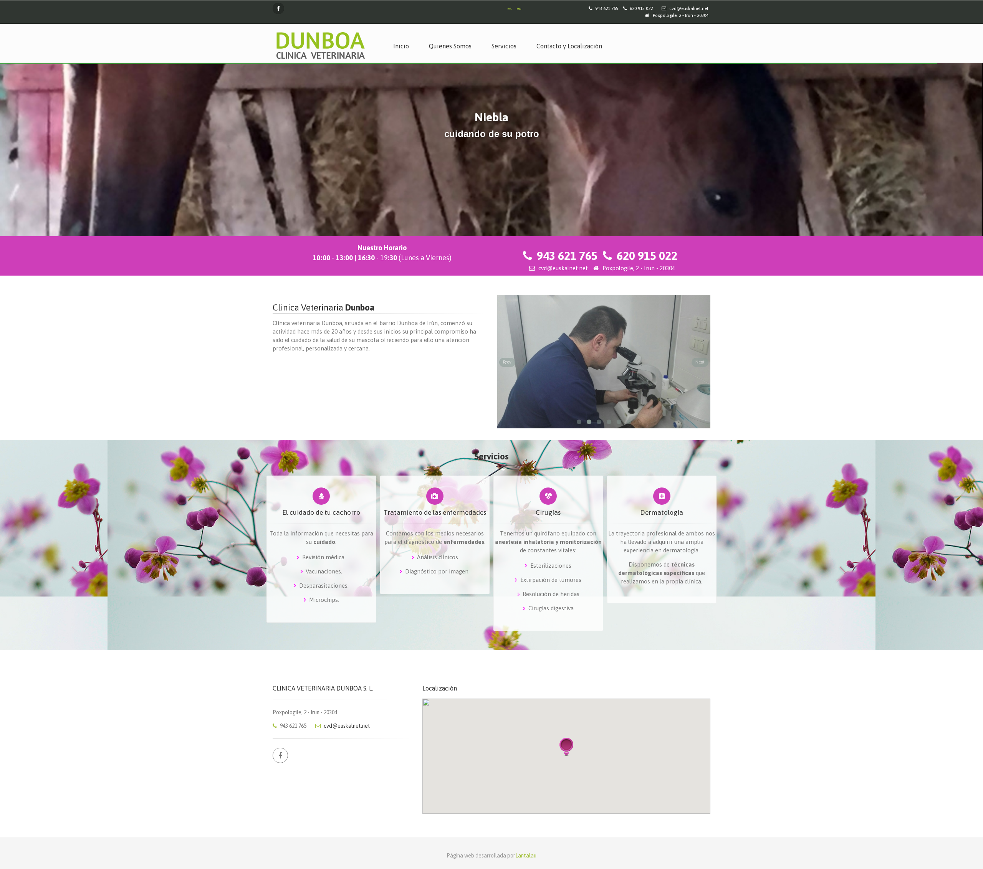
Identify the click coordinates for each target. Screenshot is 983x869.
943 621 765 (567, 255)
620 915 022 (647, 255)
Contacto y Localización (569, 46)
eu (518, 8)
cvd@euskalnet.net (688, 8)
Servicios (504, 46)
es (509, 8)
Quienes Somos (450, 46)
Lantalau (525, 855)
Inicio (401, 46)
